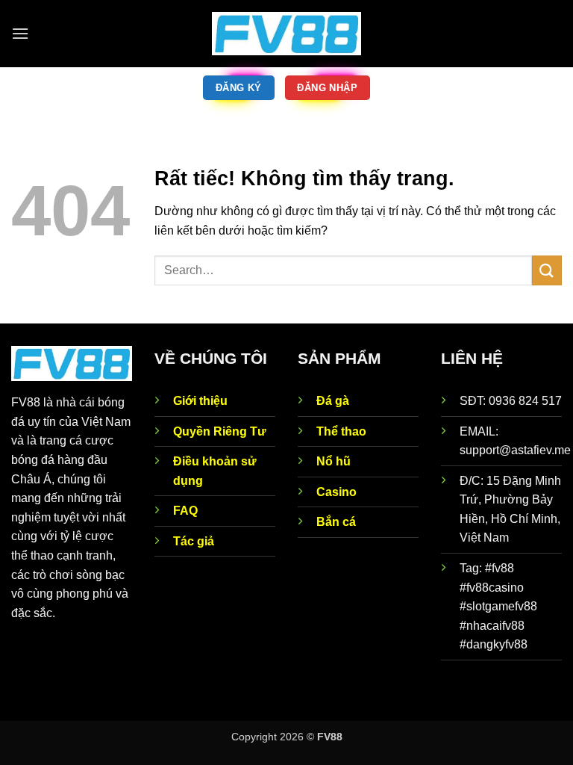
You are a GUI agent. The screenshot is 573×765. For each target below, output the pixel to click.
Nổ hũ (333, 461)
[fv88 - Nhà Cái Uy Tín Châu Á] (286, 34)
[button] (20, 33)
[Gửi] (547, 270)
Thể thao (341, 431)
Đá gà (332, 400)
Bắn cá (336, 521)
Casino (336, 492)
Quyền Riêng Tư (219, 431)
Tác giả (193, 541)
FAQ (185, 510)
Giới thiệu (200, 400)
